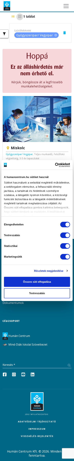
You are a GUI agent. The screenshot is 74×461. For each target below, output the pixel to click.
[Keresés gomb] (69, 365)
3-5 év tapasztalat (29, 158)
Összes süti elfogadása (37, 281)
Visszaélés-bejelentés (37, 436)
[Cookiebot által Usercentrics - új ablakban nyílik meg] (55, 165)
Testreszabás (37, 293)
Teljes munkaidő (43, 154)
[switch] (65, 235)
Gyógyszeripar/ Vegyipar (19, 154)
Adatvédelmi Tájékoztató (37, 421)
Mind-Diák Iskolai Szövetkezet (27, 344)
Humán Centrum (19, 336)
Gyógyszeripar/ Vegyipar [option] (36, 35)
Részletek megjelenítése (48, 270)
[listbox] (36, 35)
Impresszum (37, 428)
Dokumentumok (13, 303)
